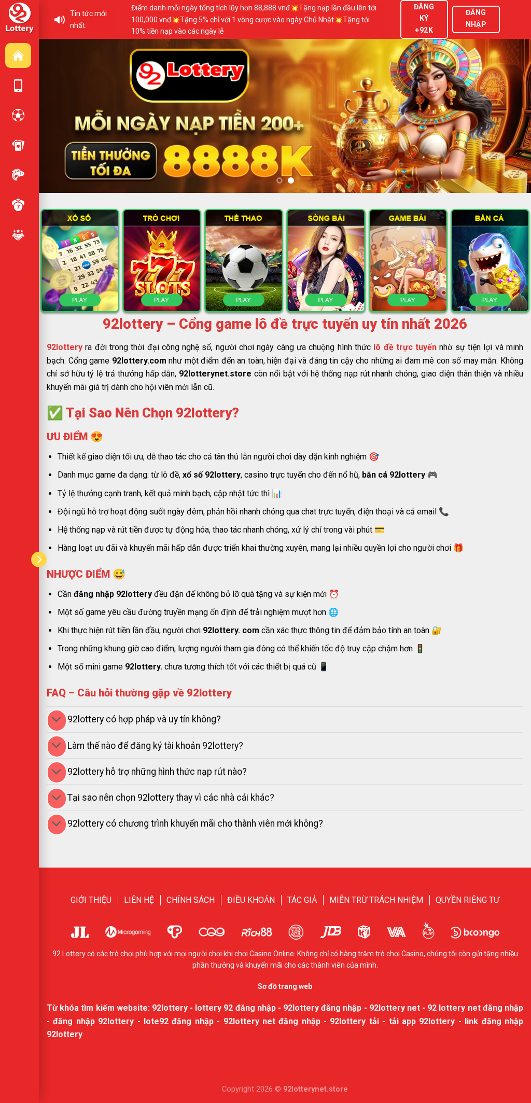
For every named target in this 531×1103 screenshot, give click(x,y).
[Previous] (61, 116)
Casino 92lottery (18, 145)
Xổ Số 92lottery (18, 204)
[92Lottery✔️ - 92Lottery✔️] (19, 19)
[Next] (508, 116)
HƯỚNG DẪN (18, 85)
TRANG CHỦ (18, 55)
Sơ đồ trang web (285, 986)
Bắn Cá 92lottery (18, 174)
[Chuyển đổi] (57, 720)
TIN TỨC (18, 234)
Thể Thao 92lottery (18, 115)
